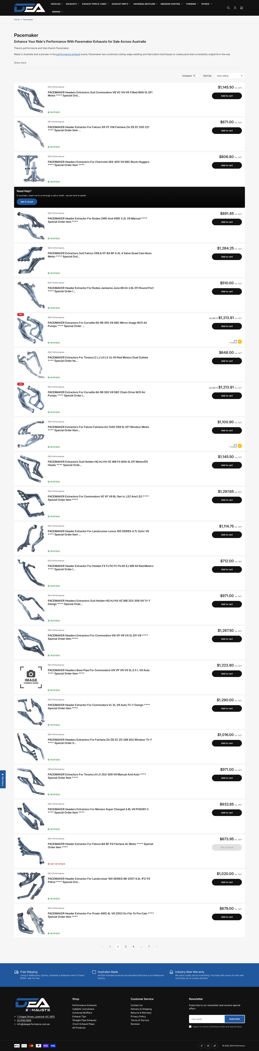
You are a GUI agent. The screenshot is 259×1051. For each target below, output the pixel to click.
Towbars (191, 4)
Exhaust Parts (120, 4)
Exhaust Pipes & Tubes (94, 4)
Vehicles (55, 4)
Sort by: (207, 75)
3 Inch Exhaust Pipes (83, 1024)
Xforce (205, 4)
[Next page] (157, 946)
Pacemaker (28, 19)
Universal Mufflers (144, 4)
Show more (20, 62)
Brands (56, 11)
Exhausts (71, 4)
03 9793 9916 (24, 1020)
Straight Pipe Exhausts (84, 1020)
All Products (78, 1027)
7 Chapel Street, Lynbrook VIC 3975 (36, 1016)
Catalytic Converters (83, 1009)
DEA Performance (56, 87)
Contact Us (137, 1005)
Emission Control (170, 4)
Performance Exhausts (84, 1005)
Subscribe (234, 1019)
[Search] (228, 7)
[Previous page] (102, 946)
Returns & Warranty (141, 1012)
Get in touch (27, 201)
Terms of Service (140, 1020)
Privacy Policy (138, 1016)
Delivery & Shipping (141, 1009)
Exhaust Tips (79, 1016)
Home (17, 19)
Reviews (135, 1024)
